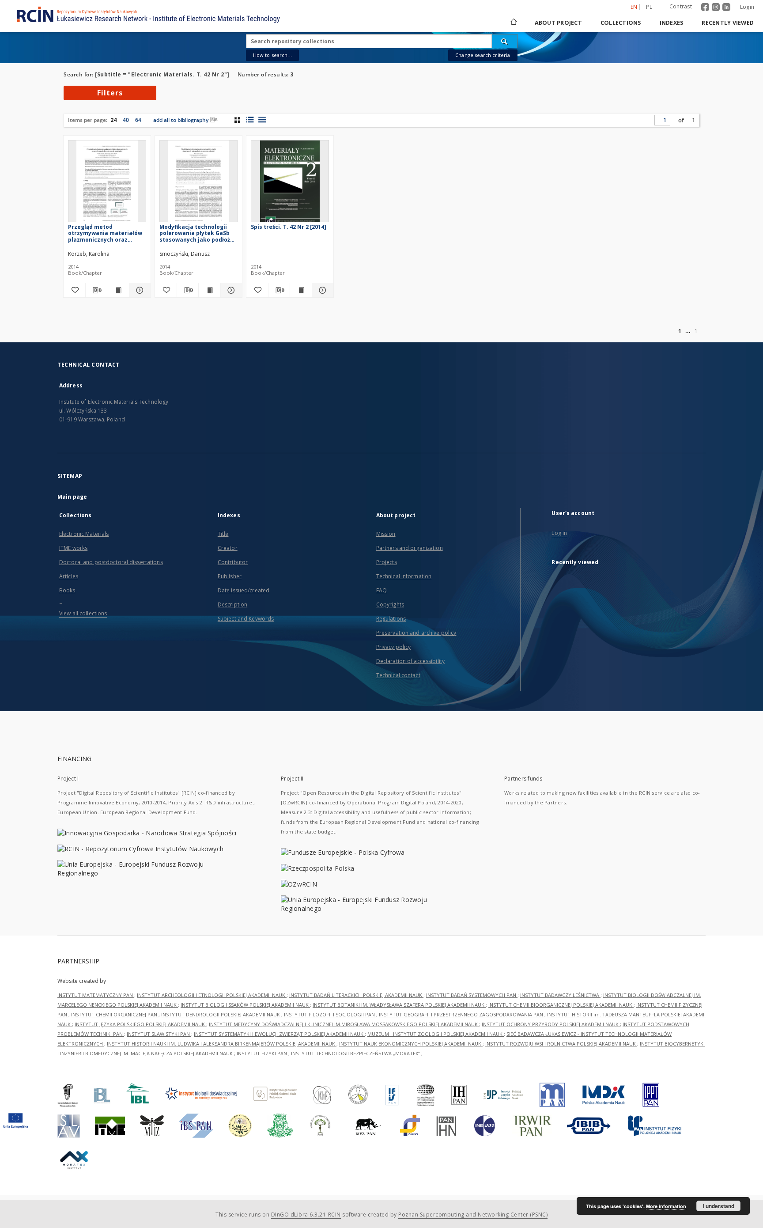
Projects (386, 562)
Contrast (680, 6)
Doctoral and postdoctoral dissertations (111, 562)
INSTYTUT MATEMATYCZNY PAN (95, 995)
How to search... (272, 55)
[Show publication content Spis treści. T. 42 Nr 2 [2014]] (301, 290)
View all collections (83, 613)
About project (558, 23)
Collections (621, 23)
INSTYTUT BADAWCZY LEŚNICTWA (560, 995)
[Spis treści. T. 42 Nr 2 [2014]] (290, 183)
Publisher (230, 576)
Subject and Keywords (246, 618)
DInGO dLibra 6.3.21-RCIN (306, 1214)
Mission (386, 534)
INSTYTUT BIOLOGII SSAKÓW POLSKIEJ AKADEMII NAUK (245, 1004)
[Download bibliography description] (96, 290)
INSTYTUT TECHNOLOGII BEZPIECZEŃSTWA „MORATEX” (356, 1053)
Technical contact (398, 675)
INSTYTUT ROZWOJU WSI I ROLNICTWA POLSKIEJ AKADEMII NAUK (561, 1043)
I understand (718, 1206)
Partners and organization (409, 548)
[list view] (262, 120)
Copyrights (390, 604)
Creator (228, 548)
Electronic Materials (84, 534)
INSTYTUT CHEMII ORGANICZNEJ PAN (115, 1014)
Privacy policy (393, 647)
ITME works (73, 548)
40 (126, 120)
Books (67, 590)
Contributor (233, 562)
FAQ (381, 590)
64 (138, 120)
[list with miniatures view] (250, 120)
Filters (110, 93)
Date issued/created (243, 590)
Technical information (404, 576)
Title (223, 534)
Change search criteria (482, 55)
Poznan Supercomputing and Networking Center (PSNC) (473, 1214)
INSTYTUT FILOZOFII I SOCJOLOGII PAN (330, 1014)
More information (666, 1206)
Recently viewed (728, 23)
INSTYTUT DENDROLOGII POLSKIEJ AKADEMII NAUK (221, 1014)
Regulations (391, 618)
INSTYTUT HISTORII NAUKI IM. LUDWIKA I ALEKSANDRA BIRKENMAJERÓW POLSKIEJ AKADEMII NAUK (221, 1043)
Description (232, 604)
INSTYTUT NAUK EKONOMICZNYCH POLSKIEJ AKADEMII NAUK (411, 1043)
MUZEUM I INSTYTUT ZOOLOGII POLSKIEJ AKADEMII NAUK (435, 1034)
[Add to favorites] (74, 290)
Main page (72, 496)
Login (747, 7)
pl (649, 7)
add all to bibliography (180, 120)
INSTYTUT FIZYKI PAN (262, 1053)
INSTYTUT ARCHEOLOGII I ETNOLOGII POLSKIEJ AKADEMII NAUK (212, 995)
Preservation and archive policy (416, 633)
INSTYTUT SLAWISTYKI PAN (159, 1034)
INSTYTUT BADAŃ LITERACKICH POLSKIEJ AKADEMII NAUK (356, 995)
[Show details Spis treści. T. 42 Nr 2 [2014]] (321, 290)
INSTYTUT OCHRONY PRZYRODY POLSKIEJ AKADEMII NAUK (551, 1024)
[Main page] (513, 23)
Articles (68, 576)
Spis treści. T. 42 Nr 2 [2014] (288, 227)
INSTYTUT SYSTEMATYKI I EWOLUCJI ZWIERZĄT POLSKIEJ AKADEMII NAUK (279, 1034)
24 (113, 120)
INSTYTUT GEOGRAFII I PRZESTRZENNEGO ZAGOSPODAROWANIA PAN (461, 1014)
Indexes (672, 23)
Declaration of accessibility (410, 661)
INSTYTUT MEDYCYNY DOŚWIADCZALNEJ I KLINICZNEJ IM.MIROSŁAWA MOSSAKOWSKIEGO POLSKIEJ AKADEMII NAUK (344, 1024)
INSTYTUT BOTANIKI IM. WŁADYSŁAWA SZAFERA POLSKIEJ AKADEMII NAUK (399, 1004)
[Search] (504, 41)
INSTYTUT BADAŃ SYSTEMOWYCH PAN (471, 995)
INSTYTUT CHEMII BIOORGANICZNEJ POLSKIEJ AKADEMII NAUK (561, 1004)
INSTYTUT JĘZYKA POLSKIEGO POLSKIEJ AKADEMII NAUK (140, 1024)
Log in (559, 533)
